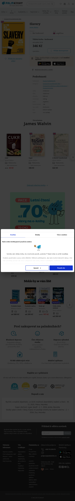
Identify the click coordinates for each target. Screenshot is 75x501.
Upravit (35, 268)
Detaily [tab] (37, 234)
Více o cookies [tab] (62, 234)
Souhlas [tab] (13, 234)
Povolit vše (61, 268)
